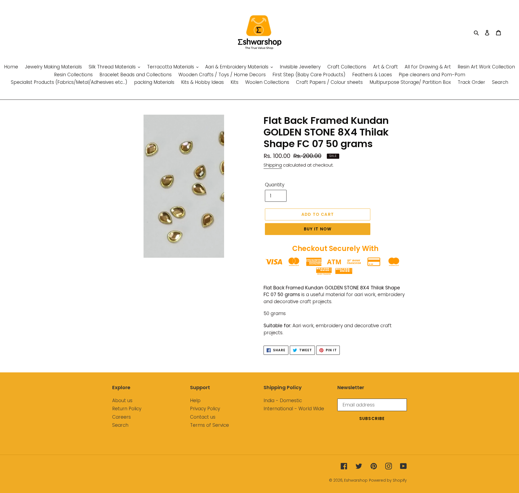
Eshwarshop (356, 480)
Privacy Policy (205, 408)
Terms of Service (209, 425)
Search (120, 425)
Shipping (273, 165)
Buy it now (318, 229)
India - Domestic (283, 400)
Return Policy (126, 408)
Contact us (202, 417)
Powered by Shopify (388, 480)
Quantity (274, 184)
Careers (121, 417)
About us (122, 400)
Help (195, 400)
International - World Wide (294, 408)
